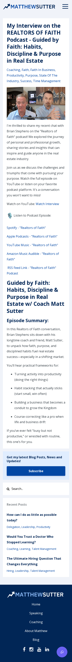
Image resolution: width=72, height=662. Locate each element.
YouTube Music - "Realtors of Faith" (32, 245)
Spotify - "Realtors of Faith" (26, 228)
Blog (36, 640)
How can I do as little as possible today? (32, 517)
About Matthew (36, 631)
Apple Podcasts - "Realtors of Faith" (32, 236)
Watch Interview (47, 204)
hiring (10, 571)
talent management (44, 549)
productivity (15, 75)
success (25, 81)
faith (25, 70)
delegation (13, 527)
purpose (31, 75)
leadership (28, 527)
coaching (13, 70)
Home (36, 604)
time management (46, 81)
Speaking (36, 613)
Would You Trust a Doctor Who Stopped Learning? (30, 539)
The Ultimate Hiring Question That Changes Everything (34, 561)
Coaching (36, 622)
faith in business (42, 70)
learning (25, 549)
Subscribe (36, 471)
